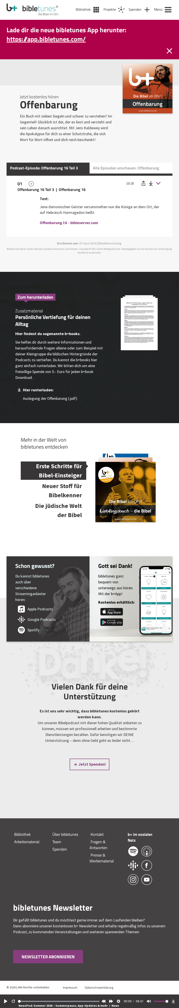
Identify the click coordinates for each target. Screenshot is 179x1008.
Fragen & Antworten (98, 845)
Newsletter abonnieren (48, 956)
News (115, 1006)
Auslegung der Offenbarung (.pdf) (50, 398)
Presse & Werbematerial (102, 858)
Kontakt (97, 834)
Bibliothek (22, 834)
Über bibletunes (65, 834)
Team (56, 842)
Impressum (70, 987)
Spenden (59, 849)
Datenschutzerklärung (99, 987)
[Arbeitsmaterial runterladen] (139, 323)
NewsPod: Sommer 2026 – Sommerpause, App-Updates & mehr (63, 1006)
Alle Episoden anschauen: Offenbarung (126, 168)
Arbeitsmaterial (26, 842)
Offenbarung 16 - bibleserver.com (69, 222)
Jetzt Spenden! (92, 764)
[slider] (59, 1001)
